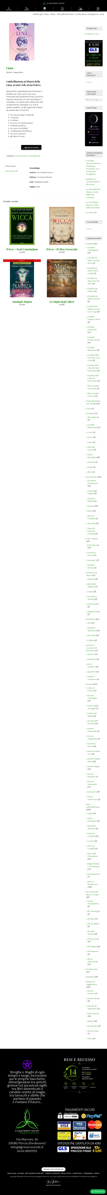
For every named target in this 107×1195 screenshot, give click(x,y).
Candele (89, 243)
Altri (89, 623)
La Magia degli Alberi (62, 301)
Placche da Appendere (92, 1007)
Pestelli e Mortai (91, 566)
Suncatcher (92, 1026)
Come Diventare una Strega (93, 402)
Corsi (88, 408)
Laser (89, 442)
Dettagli (33, 226)
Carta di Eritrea (91, 689)
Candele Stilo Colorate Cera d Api (93, 358)
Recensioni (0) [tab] (11, 171)
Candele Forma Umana (93, 339)
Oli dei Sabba (93, 923)
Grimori (90, 654)
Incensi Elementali (92, 730)
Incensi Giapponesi (92, 737)
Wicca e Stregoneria (31, 155)
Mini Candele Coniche (93, 395)
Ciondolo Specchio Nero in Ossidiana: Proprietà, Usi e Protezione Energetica (93, 167)
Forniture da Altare (91, 574)
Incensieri (91, 560)
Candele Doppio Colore (93, 318)
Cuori (89, 432)
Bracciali (91, 635)
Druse (90, 437)
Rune (89, 511)
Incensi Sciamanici (92, 783)
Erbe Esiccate (93, 545)
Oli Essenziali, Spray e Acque (92, 893)
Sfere (89, 472)
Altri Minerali (93, 417)
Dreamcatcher (93, 998)
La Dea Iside (91, 212)
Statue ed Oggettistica (91, 983)
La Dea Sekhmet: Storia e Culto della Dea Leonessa (93, 193)
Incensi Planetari (91, 775)
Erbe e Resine (92, 538)
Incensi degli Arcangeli (92, 707)
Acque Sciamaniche (93, 902)
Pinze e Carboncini (92, 798)
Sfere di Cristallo (91, 517)
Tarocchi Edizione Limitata (91, 531)
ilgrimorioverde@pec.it (90, 1177)
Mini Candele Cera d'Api (93, 387)
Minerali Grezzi (91, 448)
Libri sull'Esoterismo (93, 806)
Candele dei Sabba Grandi (93, 297)
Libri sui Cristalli (91, 847)
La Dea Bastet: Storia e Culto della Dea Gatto (93, 205)
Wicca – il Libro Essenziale (62, 249)
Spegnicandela (93, 611)
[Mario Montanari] (53, 1183)
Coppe (90, 591)
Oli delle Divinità (91, 933)
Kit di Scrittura (91, 665)
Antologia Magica (22, 301)
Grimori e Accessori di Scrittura (91, 648)
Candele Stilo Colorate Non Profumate (93, 368)
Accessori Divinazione (92, 482)
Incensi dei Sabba (92, 715)
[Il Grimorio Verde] (53, 3)
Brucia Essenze (90, 992)
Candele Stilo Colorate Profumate (93, 378)
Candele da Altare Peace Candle (92, 271)
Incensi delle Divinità (92, 722)
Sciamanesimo (93, 874)
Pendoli (90, 506)
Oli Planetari (92, 951)
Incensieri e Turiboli (92, 598)
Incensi (89, 684)
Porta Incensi (93, 1013)
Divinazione (91, 477)
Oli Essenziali (93, 939)
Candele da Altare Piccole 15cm (93, 281)
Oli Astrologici (93, 911)
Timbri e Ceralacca (91, 678)
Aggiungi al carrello (31, 147)
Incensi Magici (93, 766)
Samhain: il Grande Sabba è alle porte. (93, 182)
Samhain (90, 976)
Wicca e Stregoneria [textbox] (94, 99)
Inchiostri (91, 659)
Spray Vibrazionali (92, 960)
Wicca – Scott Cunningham (22, 249)
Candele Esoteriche (92, 328)
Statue (90, 1021)
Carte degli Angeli (92, 492)
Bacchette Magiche (91, 585)
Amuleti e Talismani (91, 629)
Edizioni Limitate (91, 835)
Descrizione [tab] (10, 166)
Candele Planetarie (91, 349)
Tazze (89, 1038)
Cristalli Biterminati (92, 426)
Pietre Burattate (91, 456)
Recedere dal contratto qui (53, 1169)
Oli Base (91, 918)
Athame (90, 579)
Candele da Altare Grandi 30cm (93, 260)
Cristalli (89, 413)
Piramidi (91, 462)
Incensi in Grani (91, 554)
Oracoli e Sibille (91, 500)
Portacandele (93, 604)
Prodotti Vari (92, 969)
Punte (90, 467)
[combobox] (94, 99)
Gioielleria (90, 619)
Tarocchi (91, 523)
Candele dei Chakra (92, 290)
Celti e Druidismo (92, 820)
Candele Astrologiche (93, 249)
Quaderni (91, 671)
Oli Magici (91, 946)
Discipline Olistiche (91, 827)
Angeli (90, 813)
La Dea (19, 155)
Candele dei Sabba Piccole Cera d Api (93, 309)
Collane (90, 640)
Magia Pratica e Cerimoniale (93, 865)
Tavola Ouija (92, 1031)
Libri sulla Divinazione (92, 855)
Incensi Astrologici (92, 697)
